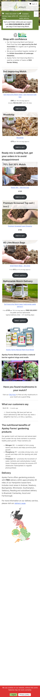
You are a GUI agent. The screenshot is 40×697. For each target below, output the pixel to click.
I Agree (13, 695)
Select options (20, 275)
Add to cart (20, 109)
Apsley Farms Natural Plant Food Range (20, 350)
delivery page (20, 503)
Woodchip (20, 138)
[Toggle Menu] (36, 14)
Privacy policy (24, 695)
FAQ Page (12, 395)
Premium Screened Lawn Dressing (20, 226)
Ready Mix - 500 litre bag (20, 187)
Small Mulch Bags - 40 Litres (20, 266)
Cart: (34, 4)
